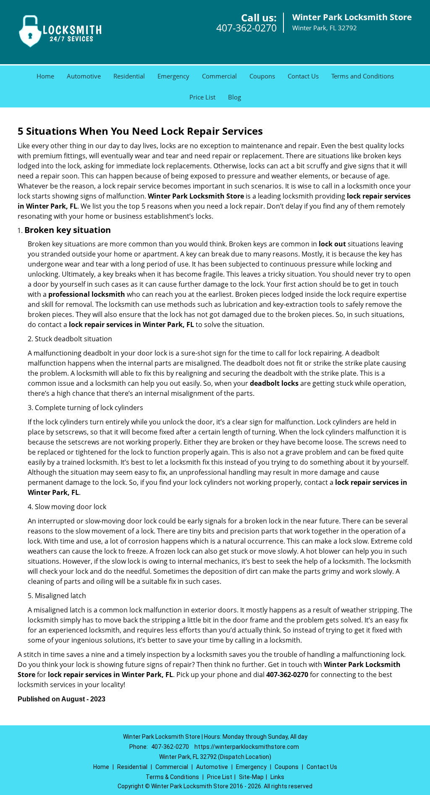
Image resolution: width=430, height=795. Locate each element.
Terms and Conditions (362, 76)
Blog (234, 97)
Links (277, 777)
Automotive (84, 76)
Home (45, 76)
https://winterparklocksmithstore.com (246, 746)
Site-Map (251, 777)
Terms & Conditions (172, 777)
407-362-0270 (246, 27)
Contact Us (303, 76)
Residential (129, 76)
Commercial (219, 76)
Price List (202, 97)
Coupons (262, 76)
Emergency (173, 76)
